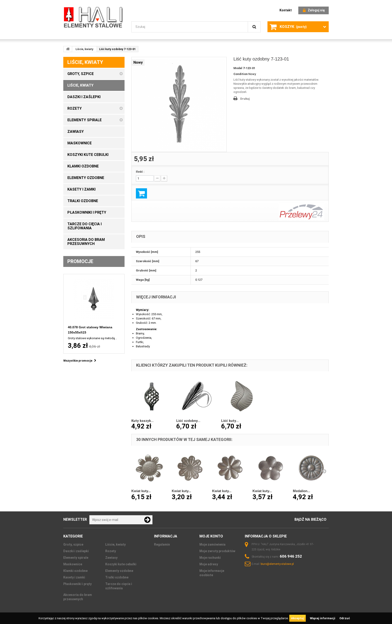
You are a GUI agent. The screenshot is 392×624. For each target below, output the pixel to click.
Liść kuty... (230, 421)
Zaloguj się (316, 10)
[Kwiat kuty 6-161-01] (230, 468)
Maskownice (72, 564)
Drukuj (245, 98)
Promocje (80, 261)
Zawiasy (111, 557)
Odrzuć (344, 618)
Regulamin (162, 544)
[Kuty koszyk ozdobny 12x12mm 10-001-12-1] (151, 396)
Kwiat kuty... (141, 491)
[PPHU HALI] (94, 17)
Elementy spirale (75, 557)
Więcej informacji (323, 618)
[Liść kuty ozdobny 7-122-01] (241, 396)
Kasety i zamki (74, 577)
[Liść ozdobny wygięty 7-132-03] (196, 396)
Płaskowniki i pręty (77, 584)
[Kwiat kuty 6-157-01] (190, 468)
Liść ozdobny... (188, 421)
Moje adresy (208, 564)
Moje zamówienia (212, 544)
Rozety (110, 551)
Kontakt (285, 10)
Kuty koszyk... (142, 421)
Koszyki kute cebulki (120, 564)
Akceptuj (297, 618)
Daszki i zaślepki (76, 551)
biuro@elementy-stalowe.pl (277, 564)
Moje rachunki (210, 557)
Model (237, 68)
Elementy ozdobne (119, 571)
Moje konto (211, 536)
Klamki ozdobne (75, 571)
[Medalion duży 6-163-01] (311, 468)
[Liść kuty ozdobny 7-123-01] (179, 104)
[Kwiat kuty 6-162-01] (270, 468)
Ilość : (140, 171)
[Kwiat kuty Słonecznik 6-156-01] (149, 468)
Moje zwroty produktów (217, 551)
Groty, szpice (73, 544)
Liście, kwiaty (84, 49)
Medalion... (301, 491)
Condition (240, 74)
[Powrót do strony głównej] (68, 49)
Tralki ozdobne (116, 577)
